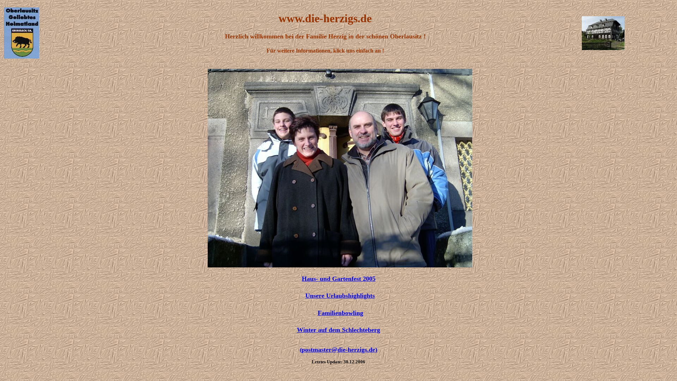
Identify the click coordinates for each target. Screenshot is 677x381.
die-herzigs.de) (339, 349)
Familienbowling (340, 312)
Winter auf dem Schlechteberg (338, 329)
